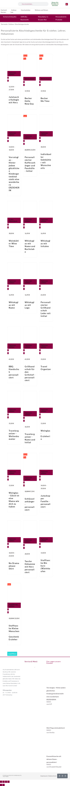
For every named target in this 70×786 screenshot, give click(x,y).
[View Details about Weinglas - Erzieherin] (40, 417)
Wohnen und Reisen (41, 10)
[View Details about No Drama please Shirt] (8, 547)
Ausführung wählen (13, 605)
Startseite (4, 24)
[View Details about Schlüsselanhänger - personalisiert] (24, 485)
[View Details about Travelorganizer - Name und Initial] (24, 421)
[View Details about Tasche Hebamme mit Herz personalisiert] (24, 548)
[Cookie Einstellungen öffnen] (4, 784)
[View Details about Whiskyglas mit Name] (8, 289)
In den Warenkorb (13, 220)
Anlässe (13, 10)
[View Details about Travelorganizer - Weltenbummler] (8, 417)
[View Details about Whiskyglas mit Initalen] (40, 227)
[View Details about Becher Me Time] (40, 85)
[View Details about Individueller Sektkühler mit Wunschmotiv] (40, 141)
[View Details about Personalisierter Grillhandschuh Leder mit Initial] (40, 289)
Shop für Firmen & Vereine (55, 4)
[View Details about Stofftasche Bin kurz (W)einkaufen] (40, 547)
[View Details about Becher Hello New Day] (24, 85)
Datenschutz (52, 776)
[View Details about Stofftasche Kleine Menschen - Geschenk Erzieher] (8, 612)
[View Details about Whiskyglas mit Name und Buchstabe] (24, 227)
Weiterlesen (29, 79)
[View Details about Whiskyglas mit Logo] (24, 289)
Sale (11, 12)
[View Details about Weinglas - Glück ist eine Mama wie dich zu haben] (8, 479)
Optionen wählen (12, 73)
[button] (34, 667)
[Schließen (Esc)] (8, 782)
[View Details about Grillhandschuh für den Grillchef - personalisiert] (24, 353)
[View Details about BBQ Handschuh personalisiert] (8, 353)
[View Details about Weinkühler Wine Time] (8, 227)
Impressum (43, 776)
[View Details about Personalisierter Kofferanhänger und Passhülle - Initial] (24, 144)
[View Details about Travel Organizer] (40, 353)
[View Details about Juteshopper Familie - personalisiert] (40, 479)
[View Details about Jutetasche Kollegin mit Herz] (8, 81)
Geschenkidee (25, 10)
